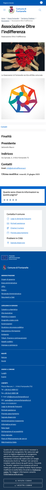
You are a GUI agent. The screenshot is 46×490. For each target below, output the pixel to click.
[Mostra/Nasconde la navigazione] (4, 9)
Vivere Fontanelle (13, 18)
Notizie (4, 357)
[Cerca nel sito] (40, 10)
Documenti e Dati (8, 297)
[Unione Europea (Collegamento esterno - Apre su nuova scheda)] (23, 258)
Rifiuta (25, 480)
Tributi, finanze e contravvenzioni (14, 338)
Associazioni (5, 20)
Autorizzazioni (6, 323)
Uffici (3, 286)
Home (3, 18)
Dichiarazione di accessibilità (12, 431)
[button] (8, 3)
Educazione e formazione (10, 330)
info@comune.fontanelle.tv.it (18, 396)
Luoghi (3, 373)
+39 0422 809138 (11, 393)
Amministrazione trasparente (12, 420)
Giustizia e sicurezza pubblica (12, 327)
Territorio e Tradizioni (28, 18)
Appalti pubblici (7, 341)
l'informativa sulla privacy (13, 474)
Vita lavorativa (6, 313)
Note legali (5, 427)
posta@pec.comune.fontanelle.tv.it (18, 400)
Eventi (3, 376)
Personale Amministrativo (11, 293)
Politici (3, 290)
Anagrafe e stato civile (9, 320)
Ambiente (5, 334)
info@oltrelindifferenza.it (16, 168)
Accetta (24, 485)
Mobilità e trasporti (8, 316)
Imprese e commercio (9, 345)
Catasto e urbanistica (9, 309)
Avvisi (3, 361)
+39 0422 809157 (11, 389)
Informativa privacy (8, 424)
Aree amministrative (9, 283)
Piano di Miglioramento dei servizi (14, 438)
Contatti (4, 126)
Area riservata (6, 435)
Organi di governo (8, 279)
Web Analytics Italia (8, 442)
